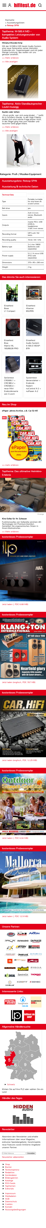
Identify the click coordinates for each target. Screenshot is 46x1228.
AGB (7, 1198)
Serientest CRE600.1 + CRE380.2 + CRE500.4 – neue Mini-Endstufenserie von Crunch (11, 385)
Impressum (10, 1193)
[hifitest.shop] (29, 1020)
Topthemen (10, 1186)
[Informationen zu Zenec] (35, 982)
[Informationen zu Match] (19, 960)
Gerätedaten (11, 1175)
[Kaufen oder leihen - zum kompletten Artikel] (23, 151)
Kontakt (8, 1207)
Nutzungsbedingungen (15, 1209)
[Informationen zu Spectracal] (23, 975)
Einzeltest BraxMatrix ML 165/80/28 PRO (11, 344)
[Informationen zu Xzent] (22, 982)
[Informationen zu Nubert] (23, 969)
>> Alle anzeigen (10, 61)
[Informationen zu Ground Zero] (9, 954)
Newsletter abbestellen (13, 1157)
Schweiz (11, 1084)
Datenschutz (11, 1201)
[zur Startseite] (25, 5)
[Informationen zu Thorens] (36, 975)
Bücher (8, 1167)
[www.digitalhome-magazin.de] (9, 1006)
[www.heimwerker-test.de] (36, 1006)
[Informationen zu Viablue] (10, 984)
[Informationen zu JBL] (9, 962)
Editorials (9, 1188)
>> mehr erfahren (10, 465)
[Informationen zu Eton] (21, 947)
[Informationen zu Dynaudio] (23, 940)
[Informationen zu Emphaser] (36, 941)
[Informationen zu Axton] (34, 933)
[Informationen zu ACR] (10, 934)
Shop (7, 1164)
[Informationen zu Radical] (9, 976)
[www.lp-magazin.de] (16, 1020)
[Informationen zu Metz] (32, 961)
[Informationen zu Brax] (9, 941)
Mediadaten (10, 1196)
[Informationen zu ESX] (10, 948)
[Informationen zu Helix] (23, 955)
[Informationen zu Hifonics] (36, 954)
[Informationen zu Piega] (36, 968)
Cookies (9, 1204)
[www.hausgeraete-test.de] (23, 1006)
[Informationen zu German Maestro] (34, 947)
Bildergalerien (11, 1177)
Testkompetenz (12, 1169)
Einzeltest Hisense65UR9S (30, 308)
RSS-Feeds (10, 1183)
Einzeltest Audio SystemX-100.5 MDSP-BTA (33, 344)
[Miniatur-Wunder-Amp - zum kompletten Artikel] (23, 82)
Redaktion (9, 1172)
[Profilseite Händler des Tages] (23, 1114)
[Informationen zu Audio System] (22, 934)
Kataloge (9, 1180)
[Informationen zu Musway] (9, 968)
